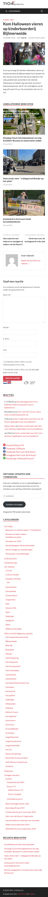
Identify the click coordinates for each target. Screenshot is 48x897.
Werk (8, 624)
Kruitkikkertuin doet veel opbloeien (19, 844)
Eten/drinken (11, 587)
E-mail (7, 339)
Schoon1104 (11, 608)
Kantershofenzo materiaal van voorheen (23, 820)
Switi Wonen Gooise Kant (16, 762)
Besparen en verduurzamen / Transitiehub (23, 530)
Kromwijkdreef (12, 729)
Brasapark (10, 649)
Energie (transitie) (13, 579)
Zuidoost (9, 766)
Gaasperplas (11, 674)
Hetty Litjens (9, 426)
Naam (6, 328)
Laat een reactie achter (36, 38)
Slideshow (8, 771)
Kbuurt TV (11, 786)
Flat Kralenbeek (12, 670)
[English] (9, 382)
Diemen (9, 654)
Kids (12, 20)
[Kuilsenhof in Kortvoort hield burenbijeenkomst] (24, 203)
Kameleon (10, 687)
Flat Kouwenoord (13, 666)
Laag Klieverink (12, 737)
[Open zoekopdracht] (42, 11)
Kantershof (10, 691)
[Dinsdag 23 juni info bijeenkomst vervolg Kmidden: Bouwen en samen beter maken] (24, 122)
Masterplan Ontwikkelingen (17, 554)
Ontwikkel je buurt (15, 799)
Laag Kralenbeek (13, 745)
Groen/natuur (11, 595)
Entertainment (10, 558)
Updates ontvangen (14, 504)
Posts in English (14, 794)
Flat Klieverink (12, 662)
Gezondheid (11, 591)
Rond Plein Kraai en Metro (17, 758)
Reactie (7, 295)
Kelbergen (10, 699)
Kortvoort (10, 724)
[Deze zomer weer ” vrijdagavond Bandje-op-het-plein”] (24, 163)
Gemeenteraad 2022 (15, 782)
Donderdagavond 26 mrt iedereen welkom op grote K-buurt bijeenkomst (21, 404)
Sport (8, 612)
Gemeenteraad (10, 562)
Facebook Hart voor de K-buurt (20, 451)
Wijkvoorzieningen (14, 629)
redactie (24, 38)
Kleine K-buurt (12, 712)
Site (5, 350)
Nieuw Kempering (13, 754)
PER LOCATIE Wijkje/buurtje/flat (18, 633)
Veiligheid (10, 620)
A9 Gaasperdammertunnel (17, 637)
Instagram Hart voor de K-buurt (21, 455)
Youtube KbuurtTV (15, 445)
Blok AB (9, 645)
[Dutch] (5, 382)
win (8, 582)
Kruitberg (10, 733)
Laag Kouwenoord (13, 741)
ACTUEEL (6, 20)
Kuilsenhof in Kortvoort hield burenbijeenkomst (17, 220)
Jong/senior (11, 599)
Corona (9, 570)
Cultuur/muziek (12, 574)
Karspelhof (10, 695)
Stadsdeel (10, 616)
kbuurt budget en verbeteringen (19, 549)
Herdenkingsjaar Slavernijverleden (20, 545)
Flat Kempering (12, 658)
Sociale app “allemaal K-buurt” (20, 458)
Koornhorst (11, 720)
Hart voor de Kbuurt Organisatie (19, 816)
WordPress (22, 894)
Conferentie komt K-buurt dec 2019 (21, 812)
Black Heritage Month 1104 (17, 804)
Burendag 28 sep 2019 (15, 808)
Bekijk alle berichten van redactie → (30, 262)
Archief (9, 779)
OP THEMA (9, 567)
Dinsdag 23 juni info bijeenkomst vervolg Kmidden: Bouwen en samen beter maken (22, 139)
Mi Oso (9, 749)
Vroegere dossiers (11, 775)
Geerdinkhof (11, 679)
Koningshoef (11, 716)
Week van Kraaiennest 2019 (17, 824)
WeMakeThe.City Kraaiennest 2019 (21, 829)
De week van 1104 (13, 541)
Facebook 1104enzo (15, 448)
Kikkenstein (11, 704)
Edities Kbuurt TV (15, 790)
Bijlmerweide (11, 641)
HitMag (32, 894)
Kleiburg (9, 708)
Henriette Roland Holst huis (17, 683)
